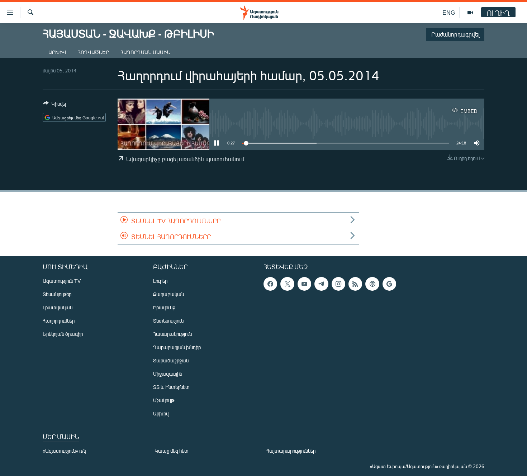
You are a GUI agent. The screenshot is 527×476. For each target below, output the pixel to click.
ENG (448, 12)
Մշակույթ (163, 400)
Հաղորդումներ (59, 321)
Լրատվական (57, 307)
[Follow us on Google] (389, 284)
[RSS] (355, 284)
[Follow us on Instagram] (338, 284)
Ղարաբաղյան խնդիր (177, 347)
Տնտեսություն (168, 321)
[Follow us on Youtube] (304, 284)
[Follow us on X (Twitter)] (287, 284)
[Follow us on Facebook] (270, 284)
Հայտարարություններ (290, 451)
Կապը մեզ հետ (172, 451)
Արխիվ (57, 52)
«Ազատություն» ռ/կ (64, 451)
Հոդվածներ (93, 52)
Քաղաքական (168, 294)
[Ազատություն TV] (470, 12)
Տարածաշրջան (171, 360)
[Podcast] (372, 284)
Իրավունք (164, 307)
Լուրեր (160, 281)
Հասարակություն (172, 334)
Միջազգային (167, 374)
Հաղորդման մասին (145, 52)
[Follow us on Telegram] (321, 284)
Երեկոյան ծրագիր (63, 334)
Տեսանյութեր (57, 294)
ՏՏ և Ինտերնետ (171, 387)
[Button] (54, 105)
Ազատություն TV (62, 281)
